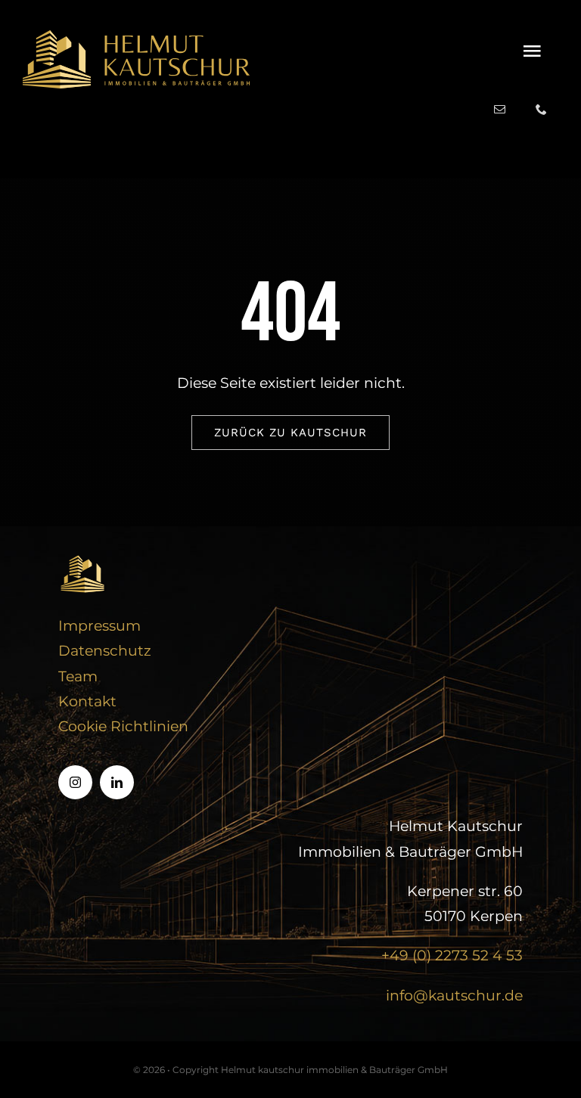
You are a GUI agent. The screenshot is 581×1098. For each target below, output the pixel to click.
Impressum (99, 625)
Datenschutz (104, 650)
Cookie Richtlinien (123, 726)
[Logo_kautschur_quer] (136, 37)
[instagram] (75, 782)
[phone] (541, 109)
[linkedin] (117, 782)
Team (78, 676)
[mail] (500, 109)
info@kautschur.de (454, 995)
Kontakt (87, 701)
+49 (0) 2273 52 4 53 (452, 955)
